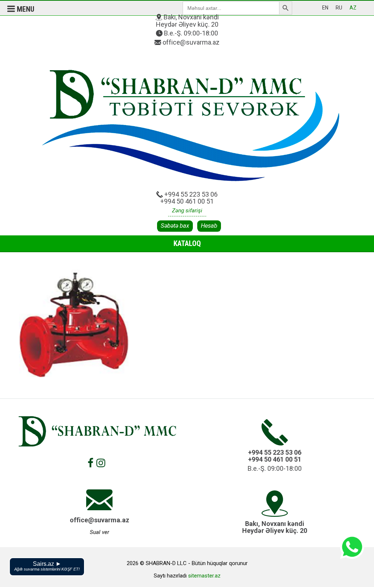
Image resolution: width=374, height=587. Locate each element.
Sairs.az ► (47, 566)
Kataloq (187, 243)
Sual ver (99, 532)
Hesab (209, 225)
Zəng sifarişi (187, 210)
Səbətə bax (175, 225)
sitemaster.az (204, 575)
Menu (24, 9)
